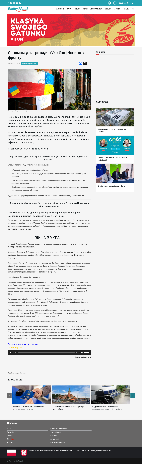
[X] (85, 64)
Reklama (126, 9)
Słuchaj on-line (126, 3)
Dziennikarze (11, 432)
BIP (8, 439)
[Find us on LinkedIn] (20, 3)
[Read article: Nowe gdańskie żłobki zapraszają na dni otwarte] (115, 118)
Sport (69, 9)
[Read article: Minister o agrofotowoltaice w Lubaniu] (115, 175)
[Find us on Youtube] (17, 3)
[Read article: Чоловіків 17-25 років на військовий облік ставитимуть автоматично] (31, 396)
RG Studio (117, 9)
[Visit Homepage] (18, 9)
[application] (49, 352)
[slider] (87, 352)
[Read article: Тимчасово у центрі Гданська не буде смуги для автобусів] (71, 396)
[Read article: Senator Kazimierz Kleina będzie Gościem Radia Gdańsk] (115, 146)
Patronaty (53, 436)
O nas (9, 429)
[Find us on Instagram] (14, 3)
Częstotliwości (55, 432)
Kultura (85, 9)
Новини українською (29, 63)
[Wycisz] (82, 352)
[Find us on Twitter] (11, 3)
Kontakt (10, 442)
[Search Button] (133, 9)
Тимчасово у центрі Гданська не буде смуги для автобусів (69, 407)
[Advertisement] (114, 76)
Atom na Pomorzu (96, 9)
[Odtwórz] (11, 352)
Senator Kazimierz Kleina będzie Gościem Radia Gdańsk (112, 159)
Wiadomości (60, 9)
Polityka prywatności (57, 442)
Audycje (77, 9)
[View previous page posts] (9, 395)
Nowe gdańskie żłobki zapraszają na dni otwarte (112, 130)
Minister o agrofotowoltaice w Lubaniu (111, 186)
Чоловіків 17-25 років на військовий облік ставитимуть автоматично (28, 407)
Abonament (54, 439)
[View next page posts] (132, 395)
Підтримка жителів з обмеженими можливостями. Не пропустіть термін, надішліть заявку (106, 407)
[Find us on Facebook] (8, 3)
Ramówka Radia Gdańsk (58, 429)
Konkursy (108, 9)
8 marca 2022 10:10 (14, 63)
